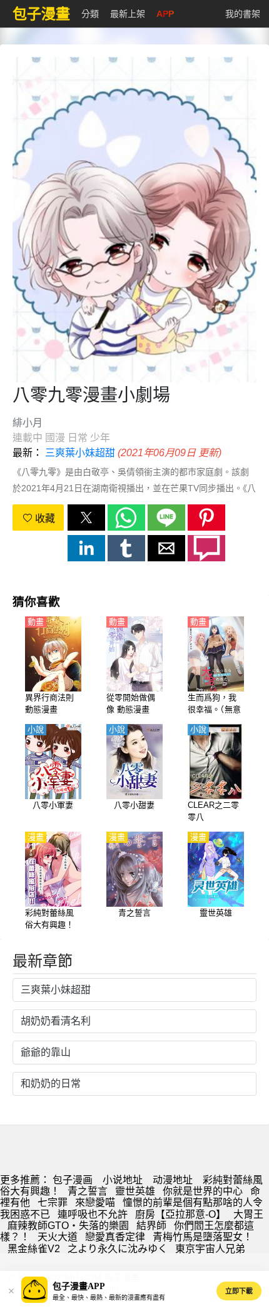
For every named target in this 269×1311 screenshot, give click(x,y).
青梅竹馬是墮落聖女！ (203, 1237)
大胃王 (248, 1214)
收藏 (44, 518)
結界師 (151, 1225)
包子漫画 (73, 1180)
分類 (90, 14)
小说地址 (123, 1180)
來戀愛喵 (95, 1202)
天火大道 (58, 1237)
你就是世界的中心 (203, 1191)
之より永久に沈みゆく (118, 1248)
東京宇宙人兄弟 (210, 1248)
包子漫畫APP (79, 1286)
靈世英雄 (135, 1191)
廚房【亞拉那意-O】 (180, 1214)
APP (165, 14)
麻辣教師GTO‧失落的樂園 (68, 1225)
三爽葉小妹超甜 (80, 452)
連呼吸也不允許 (93, 1214)
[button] (86, 517)
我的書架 (242, 14)
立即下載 (239, 1291)
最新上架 (127, 14)
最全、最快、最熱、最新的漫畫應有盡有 (109, 1297)
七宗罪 (53, 1202)
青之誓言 (88, 1191)
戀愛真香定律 (115, 1237)
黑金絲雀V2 (34, 1248)
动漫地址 (173, 1180)
